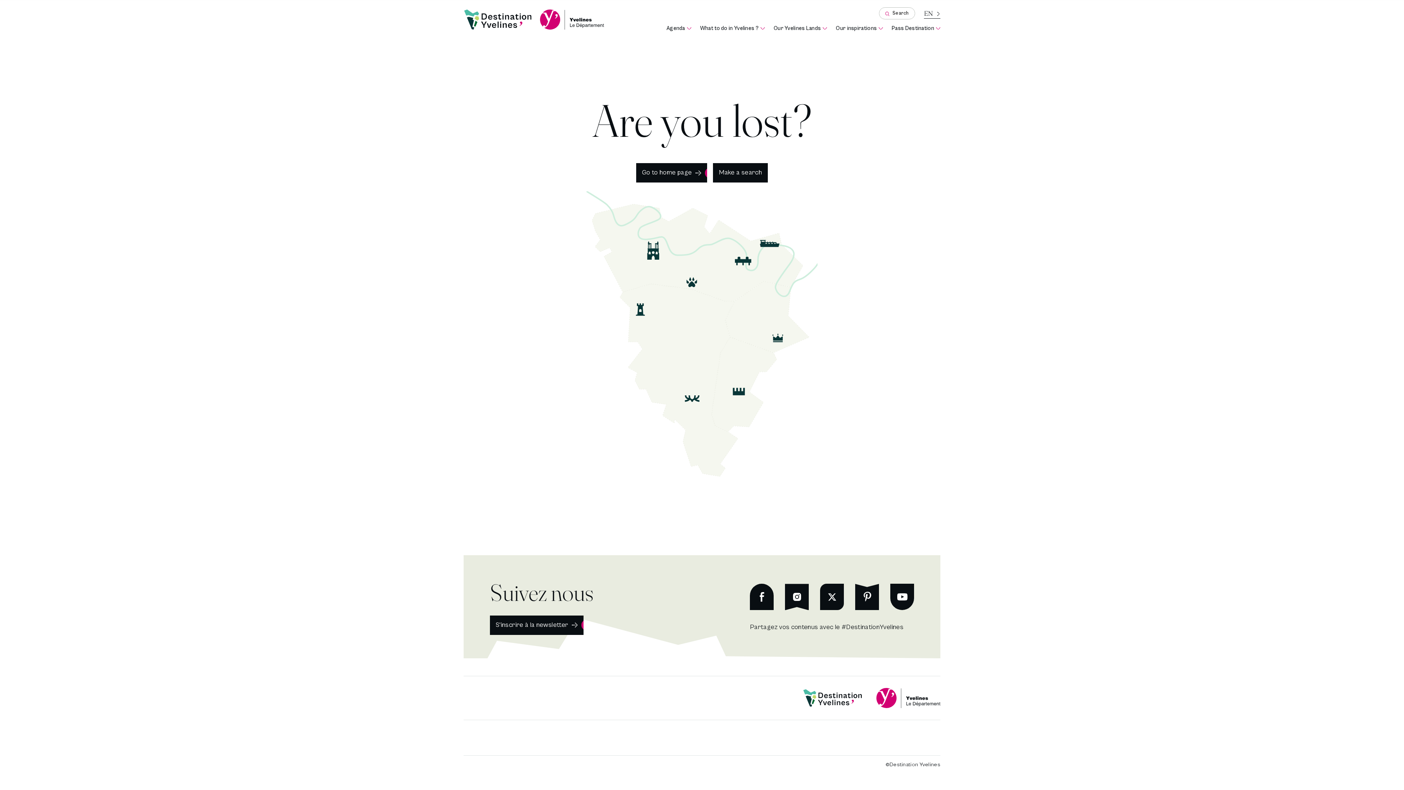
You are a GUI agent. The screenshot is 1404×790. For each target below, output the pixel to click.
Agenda (679, 28)
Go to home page (667, 172)
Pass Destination (916, 28)
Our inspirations (859, 28)
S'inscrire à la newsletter (532, 625)
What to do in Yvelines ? (732, 28)
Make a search (740, 172)
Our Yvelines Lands (800, 28)
